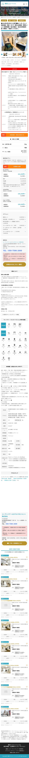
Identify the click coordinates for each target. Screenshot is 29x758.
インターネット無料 (5, 60)
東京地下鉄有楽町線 (12, 415)
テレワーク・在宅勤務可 (6, 65)
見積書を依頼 (17, 166)
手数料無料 (24, 60)
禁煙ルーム (22, 61)
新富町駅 (20, 415)
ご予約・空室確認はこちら (15, 543)
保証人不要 (4, 61)
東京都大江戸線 (11, 417)
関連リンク (8, 748)
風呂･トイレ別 (10, 61)
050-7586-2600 (15, 250)
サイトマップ (15, 748)
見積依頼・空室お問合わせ (17, 135)
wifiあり (12, 60)
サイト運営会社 (20, 750)
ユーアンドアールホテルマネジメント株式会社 (13, 242)
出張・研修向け (16, 63)
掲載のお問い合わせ (14, 752)
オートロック (17, 60)
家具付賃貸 (16, 61)
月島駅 (17, 417)
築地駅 (19, 413)
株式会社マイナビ (8, 573)
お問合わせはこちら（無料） (14, 264)
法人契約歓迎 (8, 63)
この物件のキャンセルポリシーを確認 (10, 314)
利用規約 (21, 748)
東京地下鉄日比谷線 (12, 413)
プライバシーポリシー (10, 750)
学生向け (3, 63)
